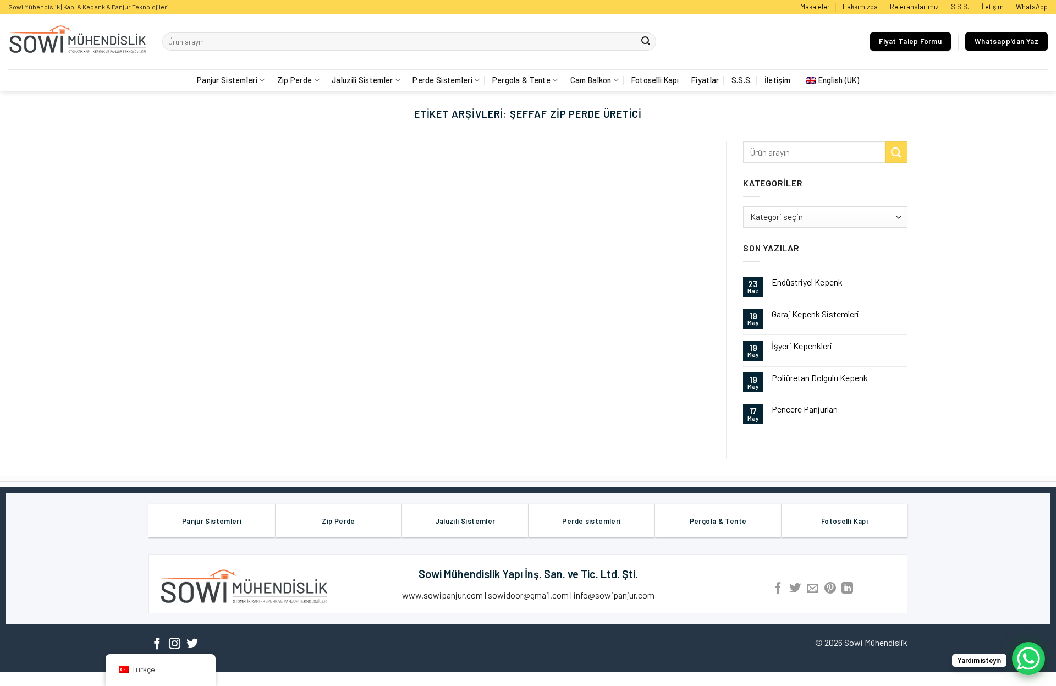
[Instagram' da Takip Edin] (174, 644)
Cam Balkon (591, 80)
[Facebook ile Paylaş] (778, 589)
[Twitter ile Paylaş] (795, 589)
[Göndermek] (645, 41)
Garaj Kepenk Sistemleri (815, 314)
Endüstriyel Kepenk (807, 282)
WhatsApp (1032, 6)
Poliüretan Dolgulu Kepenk (820, 377)
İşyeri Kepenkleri (802, 346)
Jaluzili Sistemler (362, 80)
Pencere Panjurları (805, 409)
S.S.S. (960, 6)
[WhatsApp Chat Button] (1028, 658)
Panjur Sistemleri (227, 80)
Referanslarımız (914, 6)
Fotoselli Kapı (655, 80)
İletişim (993, 6)
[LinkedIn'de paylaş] (847, 589)
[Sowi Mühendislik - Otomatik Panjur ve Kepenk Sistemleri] (77, 41)
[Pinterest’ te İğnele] (830, 589)
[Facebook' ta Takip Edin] (157, 644)
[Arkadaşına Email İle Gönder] (812, 589)
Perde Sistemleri (442, 80)
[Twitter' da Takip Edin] (192, 644)
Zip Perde (294, 80)
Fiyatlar (705, 80)
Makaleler (815, 6)
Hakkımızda (860, 6)
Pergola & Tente (521, 80)
